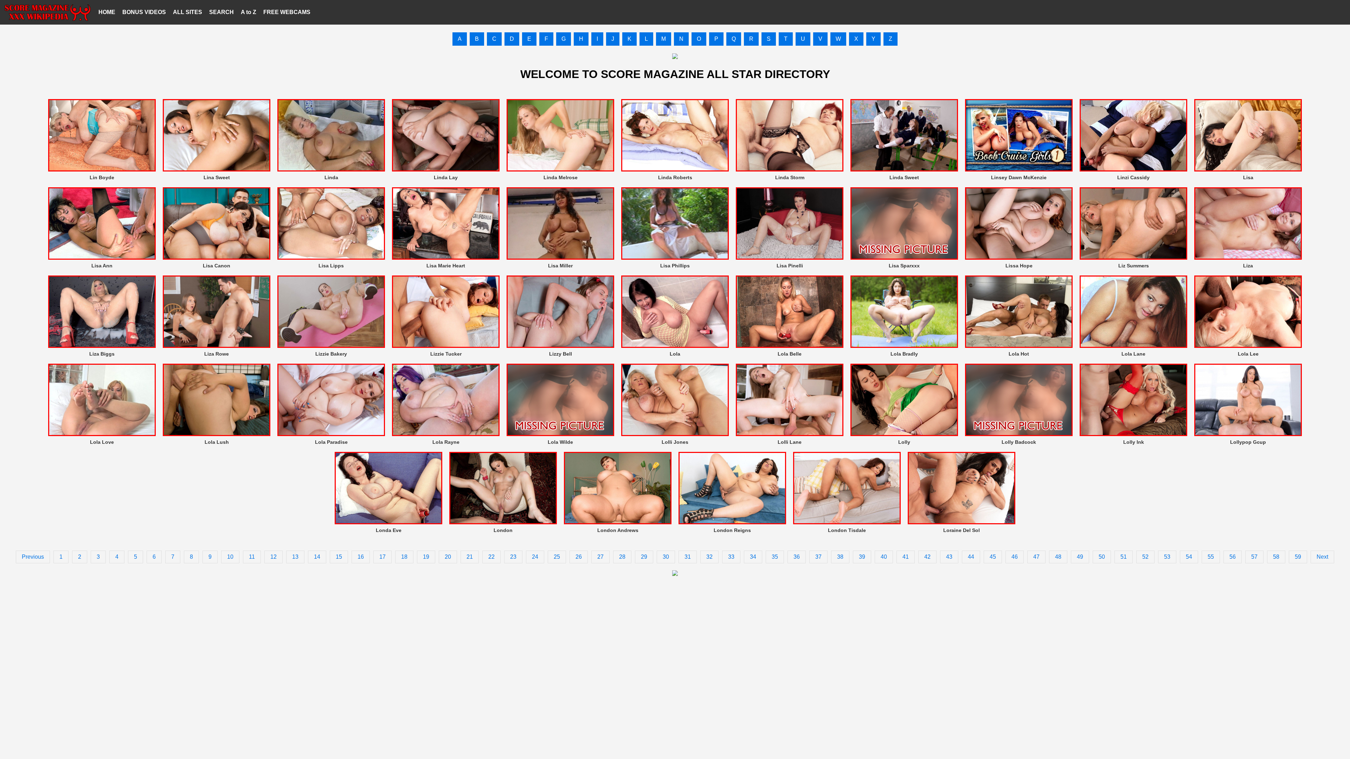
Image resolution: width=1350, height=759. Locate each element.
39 (862, 557)
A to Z (248, 12)
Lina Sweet (217, 177)
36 (796, 557)
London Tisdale (847, 530)
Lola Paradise (331, 442)
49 (1080, 557)
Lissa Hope (1019, 265)
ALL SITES (187, 12)
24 (535, 557)
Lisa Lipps (331, 265)
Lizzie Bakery (331, 354)
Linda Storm (789, 177)
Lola (675, 354)
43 (949, 557)
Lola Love (102, 442)
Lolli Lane (790, 442)
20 (448, 557)
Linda (331, 177)
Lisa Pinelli (790, 265)
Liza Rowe (216, 354)
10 (230, 557)
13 (295, 557)
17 (382, 557)
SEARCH (221, 12)
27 (600, 557)
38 (840, 557)
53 (1167, 557)
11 (252, 557)
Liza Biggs (102, 354)
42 (927, 557)
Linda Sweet (904, 177)
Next (1322, 557)
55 (1211, 557)
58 (1276, 557)
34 (753, 557)
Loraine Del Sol (961, 530)
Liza (1248, 265)
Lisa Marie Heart (445, 265)
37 (818, 557)
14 (317, 557)
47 (1036, 557)
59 (1298, 557)
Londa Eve (388, 530)
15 (339, 557)
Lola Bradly (904, 354)
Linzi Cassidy (1133, 177)
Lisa (1248, 177)
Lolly (904, 442)
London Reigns (732, 530)
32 (709, 557)
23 (513, 557)
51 (1123, 557)
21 (470, 557)
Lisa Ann (101, 265)
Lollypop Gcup (1248, 442)
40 (884, 557)
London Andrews (617, 530)
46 (1014, 557)
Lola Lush (217, 442)
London (503, 530)
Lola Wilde (560, 442)
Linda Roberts (675, 177)
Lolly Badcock (1019, 442)
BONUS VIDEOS (144, 12)
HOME (106, 12)
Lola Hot (1019, 354)
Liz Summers (1133, 265)
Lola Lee (1248, 354)
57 (1254, 557)
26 (579, 557)
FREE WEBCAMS (286, 12)
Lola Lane (1133, 354)
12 (273, 557)
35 (775, 557)
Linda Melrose (561, 177)
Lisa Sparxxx (904, 265)
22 (491, 557)
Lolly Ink (1133, 442)
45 (993, 557)
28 (622, 557)
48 (1058, 557)
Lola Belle (790, 354)
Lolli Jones (675, 442)
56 (1232, 557)
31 (687, 557)
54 (1189, 557)
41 (905, 557)
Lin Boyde (102, 177)
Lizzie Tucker (446, 354)
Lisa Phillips (675, 265)
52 (1145, 557)
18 (404, 557)
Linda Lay (446, 177)
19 (426, 557)
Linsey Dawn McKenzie (1019, 177)
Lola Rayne (445, 442)
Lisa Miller (560, 265)
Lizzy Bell (560, 354)
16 (361, 557)
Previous (33, 557)
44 (971, 557)
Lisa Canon (216, 265)
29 (644, 557)
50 (1102, 557)
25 (557, 557)
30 (666, 557)
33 (731, 557)
